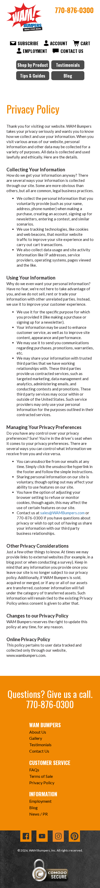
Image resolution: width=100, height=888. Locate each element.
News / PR (38, 813)
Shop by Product (32, 65)
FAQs (34, 769)
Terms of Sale (41, 776)
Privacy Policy (41, 782)
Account (58, 43)
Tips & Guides (32, 75)
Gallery (35, 738)
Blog (68, 75)
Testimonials (68, 65)
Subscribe (28, 43)
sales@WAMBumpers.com (62, 512)
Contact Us (72, 51)
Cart (85, 43)
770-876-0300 (74, 10)
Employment (35, 51)
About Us (37, 732)
